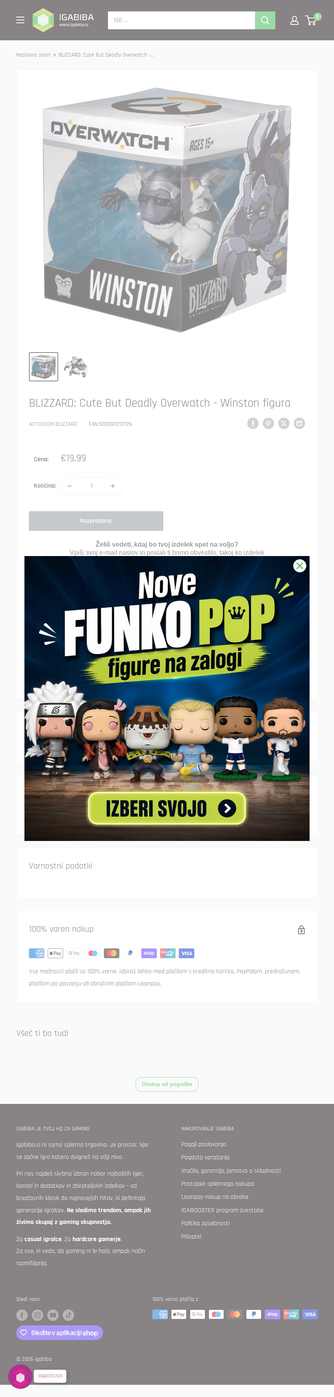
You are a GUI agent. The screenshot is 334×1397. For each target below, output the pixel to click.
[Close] (300, 566)
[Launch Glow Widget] (20, 1376)
